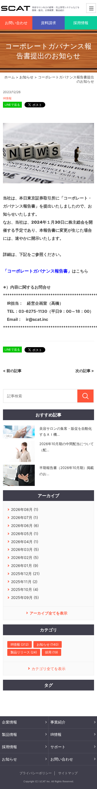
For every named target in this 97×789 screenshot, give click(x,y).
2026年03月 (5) (25, 549)
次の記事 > (84, 370)
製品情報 (9, 734)
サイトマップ (68, 773)
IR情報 (7, 98)
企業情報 (9, 722)
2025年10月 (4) (24, 589)
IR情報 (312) (20, 644)
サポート (57, 746)
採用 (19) (51, 652)
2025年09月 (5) (25, 597)
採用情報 (9, 746)
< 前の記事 (12, 370)
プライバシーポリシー (35, 773)
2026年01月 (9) (24, 565)
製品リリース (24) (24, 652)
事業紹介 (57, 722)
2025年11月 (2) (24, 581)
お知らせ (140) (47, 644)
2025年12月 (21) (25, 573)
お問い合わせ (61, 759)
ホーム (9, 77)
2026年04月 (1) (24, 541)
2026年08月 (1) (24, 509)
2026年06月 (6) (25, 525)
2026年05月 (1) (24, 533)
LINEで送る (12, 105)
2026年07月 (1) (24, 517)
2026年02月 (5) (25, 557)
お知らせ (26, 77)
